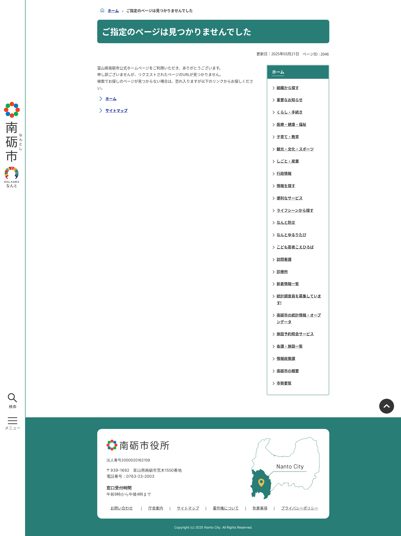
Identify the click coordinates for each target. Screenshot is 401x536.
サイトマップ (116, 110)
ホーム (113, 10)
